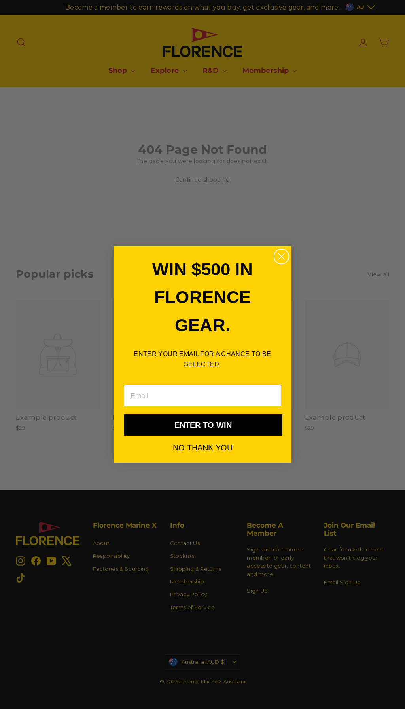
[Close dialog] (281, 256)
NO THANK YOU (203, 447)
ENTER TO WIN (203, 425)
